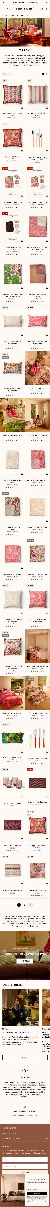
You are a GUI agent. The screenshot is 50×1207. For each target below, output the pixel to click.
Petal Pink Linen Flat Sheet (12, 574)
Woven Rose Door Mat (12, 846)
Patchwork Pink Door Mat (37, 802)
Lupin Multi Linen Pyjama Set (37, 435)
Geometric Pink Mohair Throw (37, 295)
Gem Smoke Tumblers (12, 803)
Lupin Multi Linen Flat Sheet (37, 574)
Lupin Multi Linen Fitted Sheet (12, 528)
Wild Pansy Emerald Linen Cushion (12, 758)
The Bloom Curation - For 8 (12, 202)
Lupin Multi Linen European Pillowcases (12, 667)
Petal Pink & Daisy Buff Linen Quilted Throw (37, 248)
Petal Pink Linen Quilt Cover (12, 713)
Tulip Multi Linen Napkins (38, 891)
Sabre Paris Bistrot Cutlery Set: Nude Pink (37, 159)
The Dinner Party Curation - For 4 (12, 248)
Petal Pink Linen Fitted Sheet (37, 480)
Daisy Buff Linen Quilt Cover (37, 666)
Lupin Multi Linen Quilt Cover (37, 713)
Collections (13, 15)
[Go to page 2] (30, 905)
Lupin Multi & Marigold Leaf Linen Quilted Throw (12, 295)
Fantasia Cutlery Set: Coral (37, 758)
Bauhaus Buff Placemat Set (12, 891)
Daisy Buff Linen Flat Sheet (37, 527)
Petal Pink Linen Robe (38, 388)
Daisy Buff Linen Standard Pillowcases (12, 342)
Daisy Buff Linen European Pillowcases (12, 620)
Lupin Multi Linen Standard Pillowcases (12, 389)
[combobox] (29, 1189)
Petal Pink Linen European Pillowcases (37, 620)
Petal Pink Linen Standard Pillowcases (37, 342)
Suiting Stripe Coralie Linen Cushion (37, 114)
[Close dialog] (47, 1175)
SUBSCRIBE (37, 1193)
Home (4, 15)
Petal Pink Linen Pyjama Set (12, 435)
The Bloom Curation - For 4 (37, 202)
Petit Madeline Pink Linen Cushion (12, 114)
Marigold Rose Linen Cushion (12, 158)
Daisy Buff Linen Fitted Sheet (12, 481)
